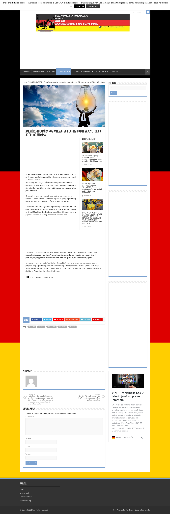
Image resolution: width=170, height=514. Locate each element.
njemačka (62, 327)
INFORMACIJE (38, 72)
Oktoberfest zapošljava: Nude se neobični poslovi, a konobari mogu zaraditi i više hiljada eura (92, 158)
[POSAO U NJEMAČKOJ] (85, 22)
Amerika (32, 327)
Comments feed (25, 497)
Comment (30, 417)
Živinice (73, 327)
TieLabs (147, 510)
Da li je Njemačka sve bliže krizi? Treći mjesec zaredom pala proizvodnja (89, 397)
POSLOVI (50, 72)
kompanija (52, 327)
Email (28, 446)
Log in (22, 489)
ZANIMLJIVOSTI (63, 72)
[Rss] (133, 12)
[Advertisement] (85, 49)
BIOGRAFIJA (116, 72)
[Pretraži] (148, 12)
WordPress (130, 510)
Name (28, 439)
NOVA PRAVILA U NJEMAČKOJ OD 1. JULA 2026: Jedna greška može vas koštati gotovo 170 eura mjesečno (92, 188)
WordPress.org (25, 501)
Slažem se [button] (80, 6)
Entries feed (24, 493)
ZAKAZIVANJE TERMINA (82, 72)
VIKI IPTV (26, 72)
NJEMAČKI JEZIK (102, 72)
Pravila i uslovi (93, 6)
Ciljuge (41, 327)
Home (25, 82)
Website (28, 454)
